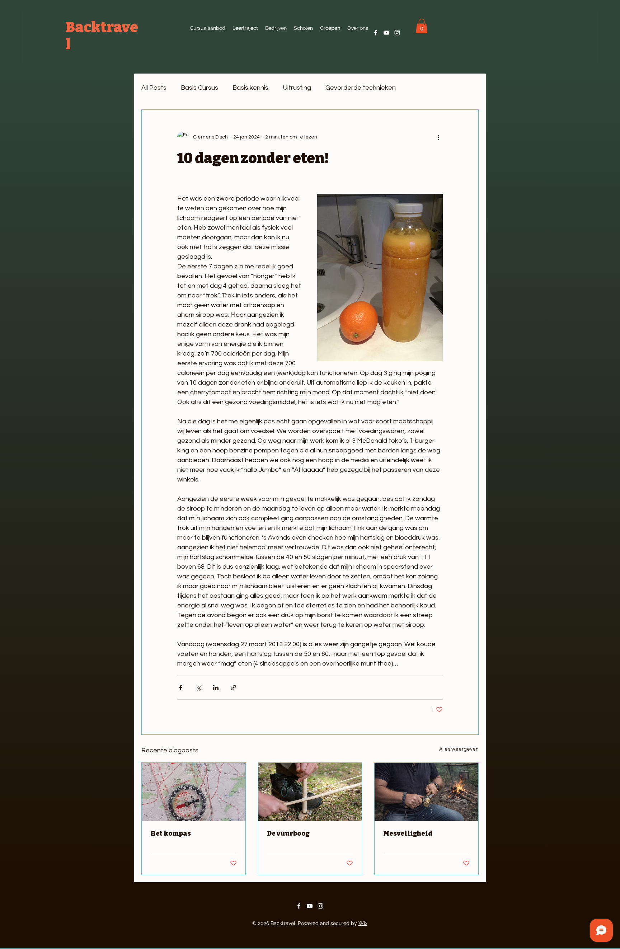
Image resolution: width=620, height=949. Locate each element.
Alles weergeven (459, 749)
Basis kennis (250, 87)
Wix (362, 923)
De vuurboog (288, 833)
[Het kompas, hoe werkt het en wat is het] (193, 792)
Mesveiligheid (407, 833)
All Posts (153, 87)
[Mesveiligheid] (426, 792)
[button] (358, 28)
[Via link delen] (233, 687)
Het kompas (170, 833)
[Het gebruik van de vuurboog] (310, 792)
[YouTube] (386, 32)
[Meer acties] (438, 137)
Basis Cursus (199, 87)
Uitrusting (297, 87)
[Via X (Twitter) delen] (198, 687)
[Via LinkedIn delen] (215, 687)
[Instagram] (397, 32)
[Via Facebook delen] (180, 687)
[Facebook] (375, 32)
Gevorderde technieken (360, 87)
